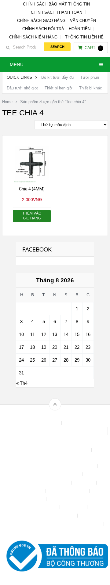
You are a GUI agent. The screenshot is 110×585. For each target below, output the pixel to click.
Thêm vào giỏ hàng (31, 215)
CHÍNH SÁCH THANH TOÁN (56, 12)
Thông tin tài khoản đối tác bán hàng (41, 524)
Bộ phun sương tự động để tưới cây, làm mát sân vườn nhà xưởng (54, 431)
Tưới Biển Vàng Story (55, 532)
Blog (70, 423)
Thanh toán (74, 507)
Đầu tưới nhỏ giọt (22, 88)
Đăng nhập (33, 491)
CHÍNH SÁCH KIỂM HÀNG (33, 37)
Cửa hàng (84, 483)
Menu (17, 64)
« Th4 (22, 383)
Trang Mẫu (91, 524)
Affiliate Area (47, 423)
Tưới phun (89, 77)
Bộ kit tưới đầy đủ (57, 77)
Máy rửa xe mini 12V (24, 499)
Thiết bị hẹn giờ (58, 88)
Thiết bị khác (90, 88)
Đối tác (56, 491)
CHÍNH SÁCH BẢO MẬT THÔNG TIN (56, 4)
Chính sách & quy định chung (55, 441)
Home (7, 101)
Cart (93, 47)
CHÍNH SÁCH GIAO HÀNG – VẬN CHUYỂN (56, 21)
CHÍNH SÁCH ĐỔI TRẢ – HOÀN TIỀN (56, 29)
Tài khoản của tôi (41, 507)
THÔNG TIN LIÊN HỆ (84, 37)
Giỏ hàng (78, 491)
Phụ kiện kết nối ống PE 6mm (77, 499)
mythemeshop (64, 415)
